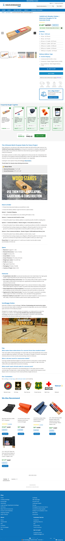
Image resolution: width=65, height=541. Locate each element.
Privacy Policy (36, 525)
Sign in (51, 3)
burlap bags (12, 379)
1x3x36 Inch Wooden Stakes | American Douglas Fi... (22, 12)
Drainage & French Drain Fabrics (40, 507)
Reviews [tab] (5, 479)
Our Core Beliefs (5, 527)
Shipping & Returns (38, 521)
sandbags (6, 379)
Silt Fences (8, 12)
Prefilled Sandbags (5, 499)
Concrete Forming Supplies (38, 509)
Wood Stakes (28, 160)
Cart (60, 6)
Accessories (35, 514)
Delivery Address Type (46, 54)
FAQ (2, 523)
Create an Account (59, 3)
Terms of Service (37, 527)
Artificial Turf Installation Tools (39, 510)
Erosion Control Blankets (7, 510)
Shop (9, 10)
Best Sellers (17, 10)
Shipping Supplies (5, 512)
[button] (32, 539)
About (26, 10)
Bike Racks (35, 512)
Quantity (42, 31)
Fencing (34, 505)
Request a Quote (53, 97)
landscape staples (21, 379)
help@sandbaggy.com (38, 534)
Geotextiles (3, 503)
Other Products (4, 514)
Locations (3, 525)
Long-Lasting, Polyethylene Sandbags (10, 505)
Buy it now (51, 73)
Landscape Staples (36, 503)
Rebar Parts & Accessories (7, 509)
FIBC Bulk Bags (36, 499)
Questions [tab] (13, 479)
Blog (2, 529)
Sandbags (34, 497)
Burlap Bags (4, 501)
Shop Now (5, 434)
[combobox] (45, 6)
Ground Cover (35, 501)
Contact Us (36, 520)
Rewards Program (37, 10)
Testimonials (4, 521)
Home (3, 10)
